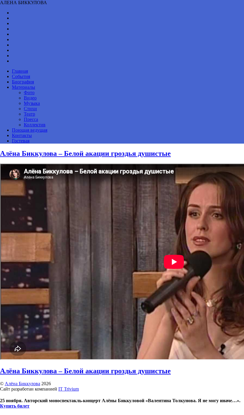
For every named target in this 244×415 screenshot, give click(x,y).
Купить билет (14, 405)
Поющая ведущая (29, 130)
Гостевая (20, 140)
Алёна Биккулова (22, 383)
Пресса (31, 119)
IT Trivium (68, 388)
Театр (29, 113)
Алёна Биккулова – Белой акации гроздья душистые (85, 153)
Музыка (32, 103)
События (21, 76)
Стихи (30, 108)
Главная (20, 71)
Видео (30, 97)
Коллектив (35, 124)
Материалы (23, 87)
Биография (23, 81)
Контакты (22, 135)
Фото (29, 92)
